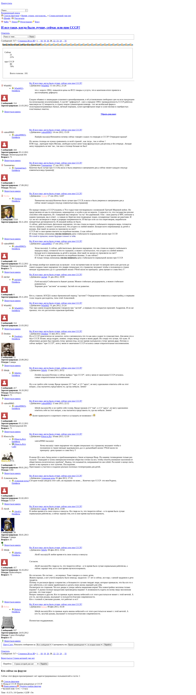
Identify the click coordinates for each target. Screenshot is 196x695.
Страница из (26, 41)
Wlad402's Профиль (17, 89)
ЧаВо (6, 22)
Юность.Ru (46, 436)
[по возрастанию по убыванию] (99, 644)
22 (54, 41)
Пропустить (6, 3)
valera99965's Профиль (19, 136)
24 (61, 41)
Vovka (44, 196)
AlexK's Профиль (16, 512)
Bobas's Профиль (16, 610)
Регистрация (26, 22)
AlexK (44, 509)
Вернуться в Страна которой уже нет (18, 658)
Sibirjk (44, 370)
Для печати (19, 18)
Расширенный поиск (10, 13)
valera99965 (46, 132)
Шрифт (7, 18)
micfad (44, 277)
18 (41, 41)
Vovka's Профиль (16, 199)
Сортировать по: (60, 644)
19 (45, 41)
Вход (37, 22)
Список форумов (11, 16)
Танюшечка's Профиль (19, 169)
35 (65, 41)
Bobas (44, 607)
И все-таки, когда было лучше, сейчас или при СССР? (40, 27)
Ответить (5, 33)
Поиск (15, 22)
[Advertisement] (67, 121)
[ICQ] (2, 543)
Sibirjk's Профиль (16, 374)
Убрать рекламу (108, 114)
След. (10, 644)
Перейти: (7, 664)
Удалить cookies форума (30, 686)
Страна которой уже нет (60, 16)
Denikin (44, 334)
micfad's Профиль (16, 280)
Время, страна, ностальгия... (34, 16)
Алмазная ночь (48, 478)
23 (57, 41)
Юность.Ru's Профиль (19, 440)
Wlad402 (45, 85)
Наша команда (10, 686)
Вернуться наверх (12, 112)
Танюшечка (46, 165)
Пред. (5, 644)
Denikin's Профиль (17, 337)
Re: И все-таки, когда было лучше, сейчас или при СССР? (55, 83)
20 (48, 41)
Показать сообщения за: (25, 644)
